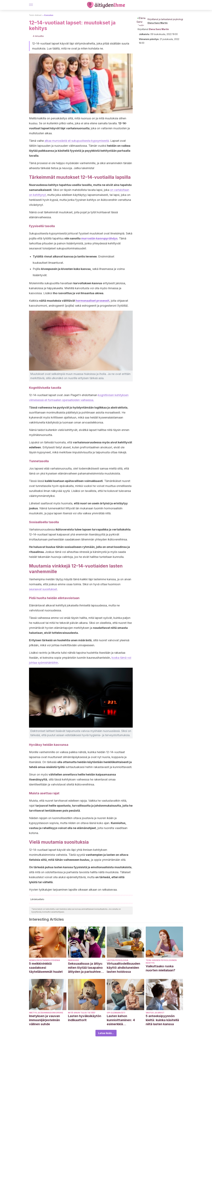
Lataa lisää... (106, 1033)
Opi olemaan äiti (116, 1012)
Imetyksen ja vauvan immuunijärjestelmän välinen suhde (44, 1020)
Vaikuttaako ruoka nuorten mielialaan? (160, 968)
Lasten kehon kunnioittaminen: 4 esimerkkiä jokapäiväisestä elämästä (121, 1020)
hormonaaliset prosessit (92, 300)
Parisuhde (73, 960)
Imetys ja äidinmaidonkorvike (46, 1012)
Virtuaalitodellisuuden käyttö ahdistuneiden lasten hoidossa (123, 968)
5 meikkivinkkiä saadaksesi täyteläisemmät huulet (46, 968)
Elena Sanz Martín (158, 23)
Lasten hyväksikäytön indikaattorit (84, 1018)
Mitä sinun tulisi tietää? (81, 1012)
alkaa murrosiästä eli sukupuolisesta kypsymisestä (77, 140)
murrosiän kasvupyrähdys (99, 238)
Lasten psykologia (117, 960)
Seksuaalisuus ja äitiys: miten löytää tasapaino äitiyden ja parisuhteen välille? (85, 968)
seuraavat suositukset (43, 589)
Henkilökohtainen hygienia (44, 960)
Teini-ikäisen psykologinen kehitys (161, 961)
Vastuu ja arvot (155, 1012)
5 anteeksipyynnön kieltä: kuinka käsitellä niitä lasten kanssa (162, 1020)
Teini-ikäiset (35, 15)
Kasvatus (48, 15)
